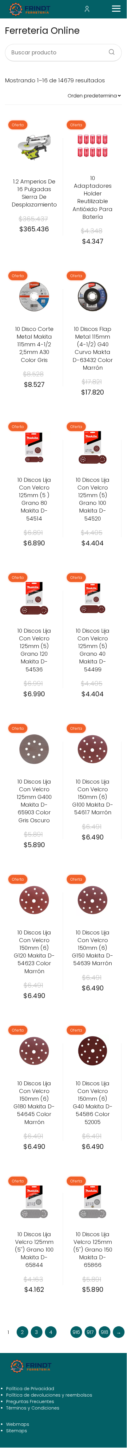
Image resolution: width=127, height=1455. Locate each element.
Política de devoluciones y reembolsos (49, 1395)
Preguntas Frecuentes (30, 1401)
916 (76, 1332)
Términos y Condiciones (32, 1408)
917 (90, 1332)
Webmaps (17, 1424)
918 (104, 1332)
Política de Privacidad (30, 1389)
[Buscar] (109, 50)
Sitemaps (16, 1431)
